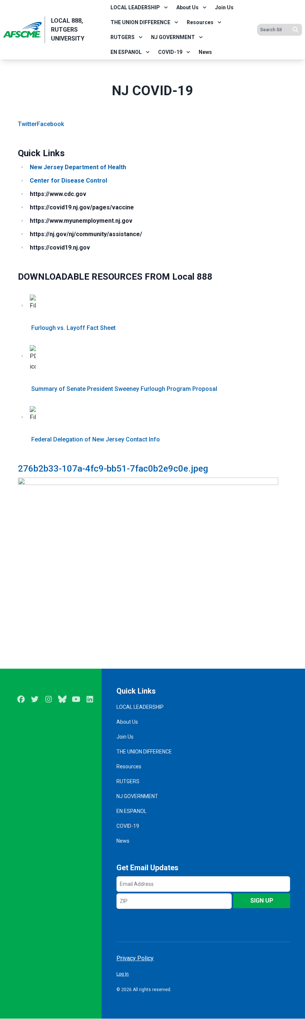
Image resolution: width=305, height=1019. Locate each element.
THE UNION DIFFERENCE (140, 22)
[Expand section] (166, 7)
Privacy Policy (135, 958)
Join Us (224, 7)
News (205, 52)
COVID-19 (170, 52)
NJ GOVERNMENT (173, 37)
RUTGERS (122, 37)
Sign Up (261, 900)
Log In (122, 974)
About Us (187, 7)
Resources (200, 22)
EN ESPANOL (126, 52)
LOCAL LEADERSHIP (135, 7)
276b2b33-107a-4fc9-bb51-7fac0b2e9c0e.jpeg (113, 468)
